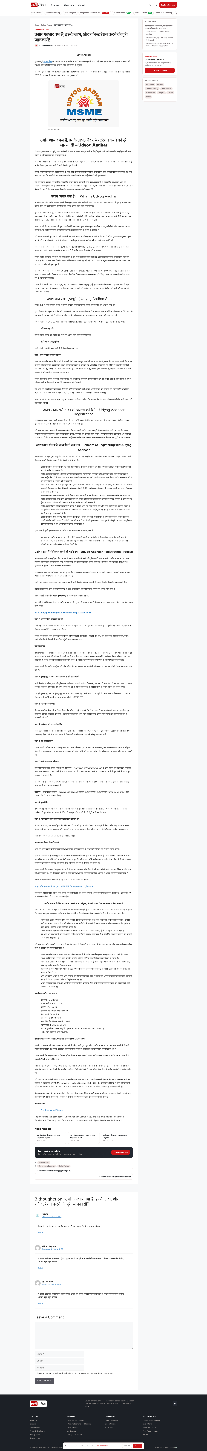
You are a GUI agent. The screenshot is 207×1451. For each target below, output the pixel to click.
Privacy (156, 1447)
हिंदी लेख (145, 1434)
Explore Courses (168, 5)
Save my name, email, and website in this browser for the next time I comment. (75, 1373)
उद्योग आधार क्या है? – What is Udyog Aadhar (158, 33)
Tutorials (82, 5)
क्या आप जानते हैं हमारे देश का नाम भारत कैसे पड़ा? (116, 1177)
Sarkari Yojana (46, 25)
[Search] (150, 5)
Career (170, 93)
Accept (137, 1446)
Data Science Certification (77, 1420)
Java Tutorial (147, 1424)
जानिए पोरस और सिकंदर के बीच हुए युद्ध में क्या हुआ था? (55, 1171)
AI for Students (122, 13)
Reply (40, 1232)
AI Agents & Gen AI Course (94, 13)
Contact (33, 1424)
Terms (162, 1447)
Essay (148, 97)
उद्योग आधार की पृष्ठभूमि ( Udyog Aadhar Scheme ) (159, 39)
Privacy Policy (35, 1434)
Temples (161, 93)
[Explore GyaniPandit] (156, 5)
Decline (127, 1446)
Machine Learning (53, 13)
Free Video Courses (150, 1431)
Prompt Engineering (164, 13)
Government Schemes (47, 1166)
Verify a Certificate (74, 1434)
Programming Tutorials (151, 1420)
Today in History (152, 89)
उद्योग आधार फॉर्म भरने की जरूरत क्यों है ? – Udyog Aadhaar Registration (159, 44)
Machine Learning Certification (79, 1424)
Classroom (69, 5)
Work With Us (35, 1427)
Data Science (36, 13)
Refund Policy (35, 1438)
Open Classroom (111, 1420)
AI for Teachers (143, 13)
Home (37, 25)
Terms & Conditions (37, 1431)
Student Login (110, 1424)
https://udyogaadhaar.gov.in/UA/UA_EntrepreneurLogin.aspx (64, 886)
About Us (33, 1420)
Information (150, 93)
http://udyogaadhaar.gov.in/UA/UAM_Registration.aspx (63, 612)
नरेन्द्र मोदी (47, 61)
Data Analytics (70, 13)
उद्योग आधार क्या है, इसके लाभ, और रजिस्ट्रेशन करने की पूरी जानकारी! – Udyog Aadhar (158, 27)
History (160, 85)
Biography (150, 85)
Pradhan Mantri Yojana (52, 1110)
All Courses (71, 1431)
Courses (55, 5)
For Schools (109, 1427)
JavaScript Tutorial (149, 1427)
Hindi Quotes (166, 89)
